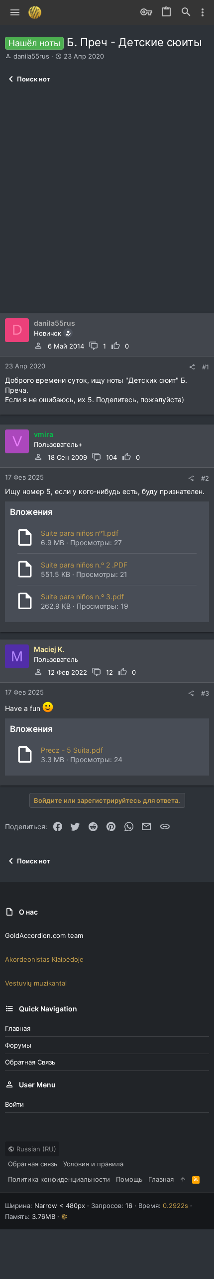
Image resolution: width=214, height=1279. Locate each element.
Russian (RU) (35, 1149)
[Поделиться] (192, 367)
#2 (205, 478)
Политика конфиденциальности (59, 1179)
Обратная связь (30, 1062)
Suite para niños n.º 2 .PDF (84, 565)
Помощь (129, 1179)
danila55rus (31, 56)
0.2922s (175, 1205)
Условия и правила (93, 1164)
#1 (205, 367)
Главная (17, 1028)
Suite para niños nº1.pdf (79, 533)
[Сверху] (183, 1179)
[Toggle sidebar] (202, 12)
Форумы (18, 1045)
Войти (14, 1104)
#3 (205, 693)
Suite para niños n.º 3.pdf (82, 596)
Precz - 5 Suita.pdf (72, 750)
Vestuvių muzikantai (36, 983)
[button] (15, 12)
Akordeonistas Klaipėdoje (44, 959)
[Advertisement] (107, 201)
